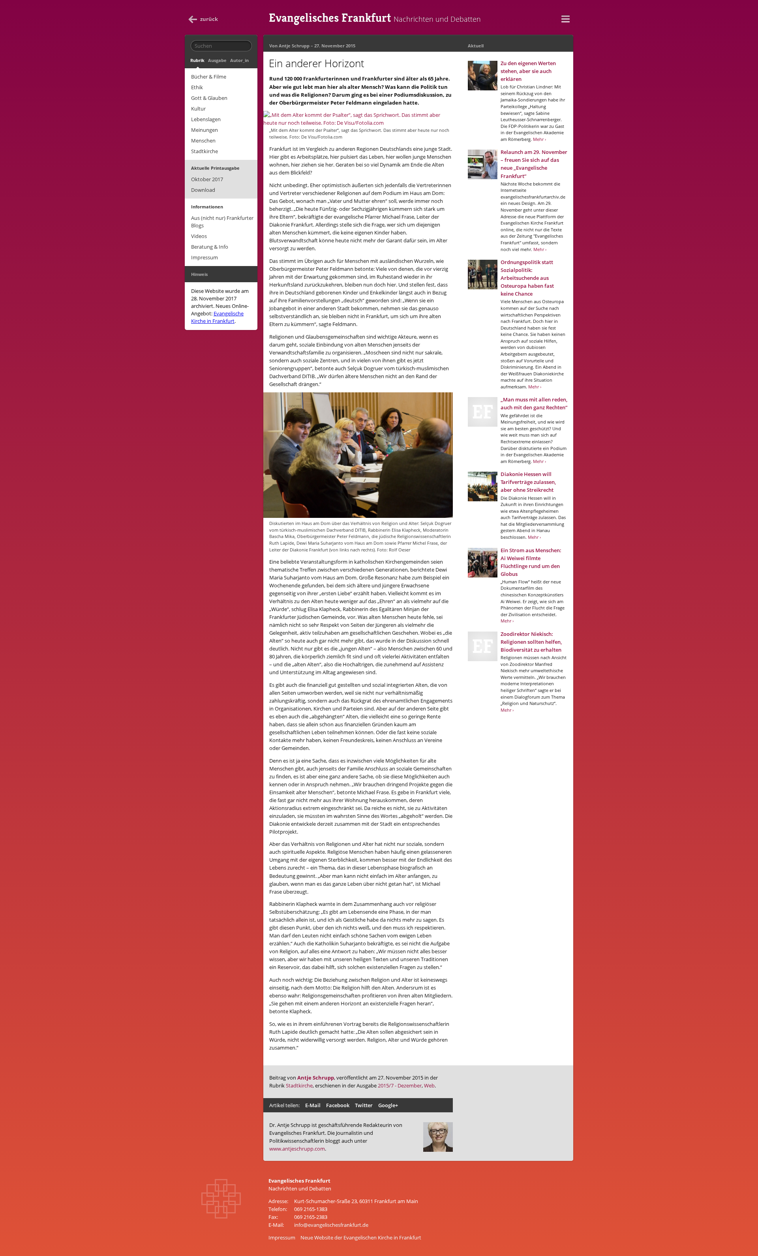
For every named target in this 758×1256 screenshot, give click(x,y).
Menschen (203, 140)
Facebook (337, 1105)
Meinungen (204, 129)
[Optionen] (565, 19)
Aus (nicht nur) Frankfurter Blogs (222, 221)
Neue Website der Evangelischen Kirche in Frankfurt (360, 1237)
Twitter (364, 1105)
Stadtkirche (204, 151)
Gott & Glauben (209, 97)
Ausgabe (217, 60)
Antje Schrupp (294, 46)
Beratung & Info (209, 246)
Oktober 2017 (207, 179)
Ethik (197, 87)
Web (429, 1085)
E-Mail (313, 1105)
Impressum (204, 257)
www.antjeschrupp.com (297, 1148)
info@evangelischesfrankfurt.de (331, 1224)
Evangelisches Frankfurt (375, 17)
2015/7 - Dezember (400, 1085)
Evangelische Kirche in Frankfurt (217, 317)
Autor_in (239, 60)
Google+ (388, 1105)
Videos (199, 236)
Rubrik (197, 60)
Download (203, 189)
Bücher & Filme (208, 76)
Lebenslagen (206, 119)
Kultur (198, 108)
